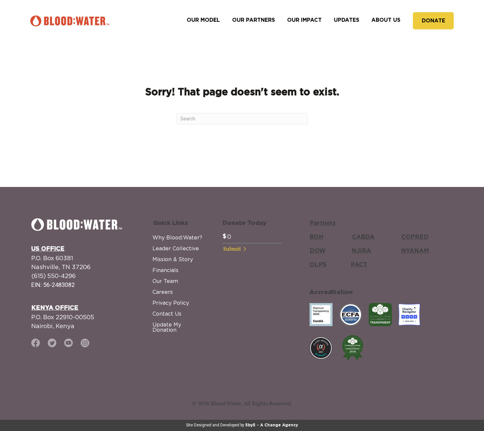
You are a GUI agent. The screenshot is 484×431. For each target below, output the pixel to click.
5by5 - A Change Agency (271, 425)
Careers (162, 292)
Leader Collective (175, 248)
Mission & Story (172, 259)
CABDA (363, 237)
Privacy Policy (170, 303)
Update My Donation (166, 327)
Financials (165, 270)
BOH (316, 237)
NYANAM (415, 251)
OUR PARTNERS (253, 20)
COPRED (415, 237)
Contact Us (166, 314)
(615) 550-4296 (53, 276)
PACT (359, 265)
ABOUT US (385, 20)
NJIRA (361, 251)
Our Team (165, 281)
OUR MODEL (203, 20)
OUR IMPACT (304, 20)
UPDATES (346, 20)
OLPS (318, 265)
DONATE (433, 20)
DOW (317, 251)
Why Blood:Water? (177, 237)
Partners (322, 223)
